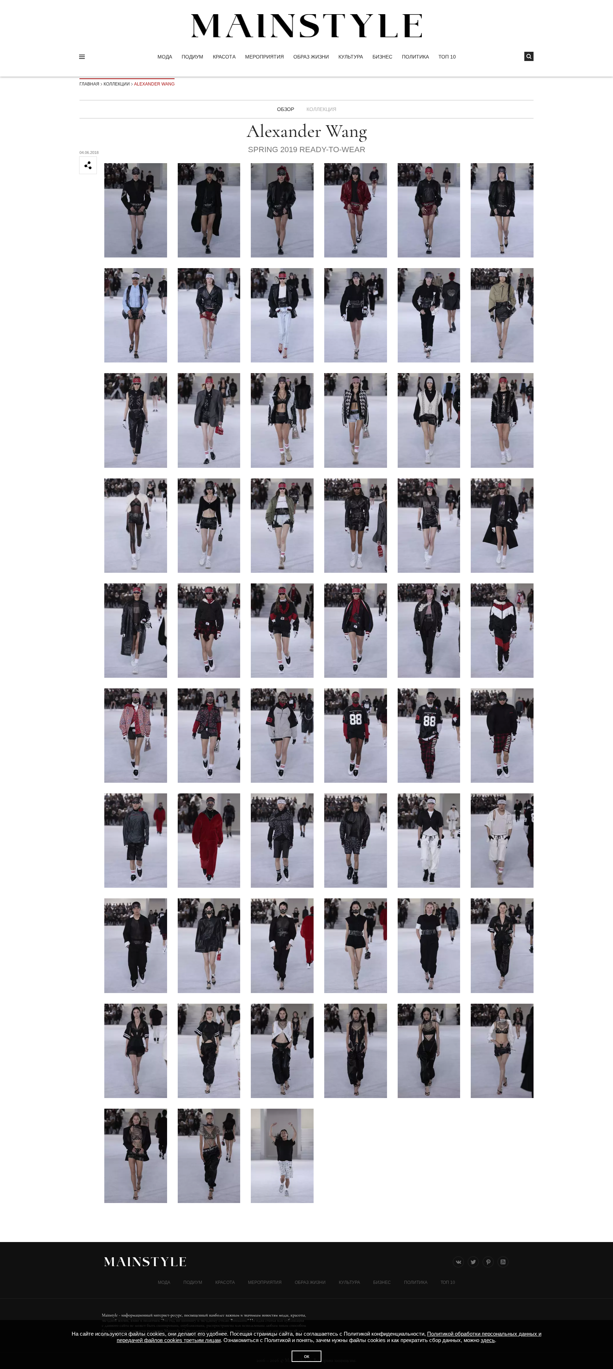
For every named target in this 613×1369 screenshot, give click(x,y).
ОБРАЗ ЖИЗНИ (311, 57)
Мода (165, 57)
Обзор (285, 109)
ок (306, 1356)
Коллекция (321, 109)
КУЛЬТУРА (350, 57)
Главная (89, 84)
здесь (488, 1340)
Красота (224, 57)
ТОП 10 (447, 57)
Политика (415, 57)
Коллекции (117, 84)
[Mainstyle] (306, 25)
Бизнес (382, 57)
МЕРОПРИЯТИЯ (264, 57)
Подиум (192, 57)
